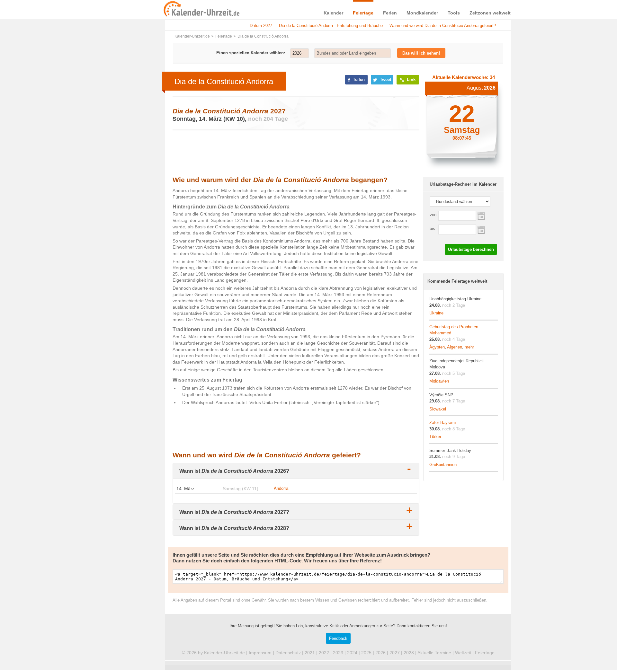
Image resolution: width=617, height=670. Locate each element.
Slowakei (437, 409)
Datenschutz (288, 652)
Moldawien (439, 381)
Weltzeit (463, 652)
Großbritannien (443, 464)
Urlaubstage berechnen (471, 249)
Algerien (454, 347)
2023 (338, 652)
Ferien (390, 12)
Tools (454, 12)
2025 (366, 652)
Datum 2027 (261, 25)
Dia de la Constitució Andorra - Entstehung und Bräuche (331, 25)
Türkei (435, 436)
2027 (394, 652)
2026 (380, 652)
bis (432, 228)
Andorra (281, 488)
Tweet (385, 79)
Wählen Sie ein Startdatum (481, 215)
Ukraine (436, 313)
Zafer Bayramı (442, 422)
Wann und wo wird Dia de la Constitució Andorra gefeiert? (442, 25)
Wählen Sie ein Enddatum (481, 229)
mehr (469, 347)
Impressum (260, 652)
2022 (324, 652)
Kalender (333, 12)
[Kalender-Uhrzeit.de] (171, 9)
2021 (310, 652)
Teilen (358, 79)
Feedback (338, 638)
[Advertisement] (115, 206)
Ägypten (437, 347)
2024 (352, 652)
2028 (409, 652)
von (433, 214)
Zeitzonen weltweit (490, 12)
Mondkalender (422, 12)
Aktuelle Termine (434, 652)
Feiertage (363, 12)
